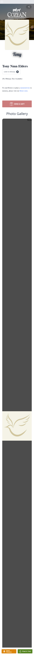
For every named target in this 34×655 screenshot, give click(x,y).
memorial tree (25, 88)
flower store (24, 91)
